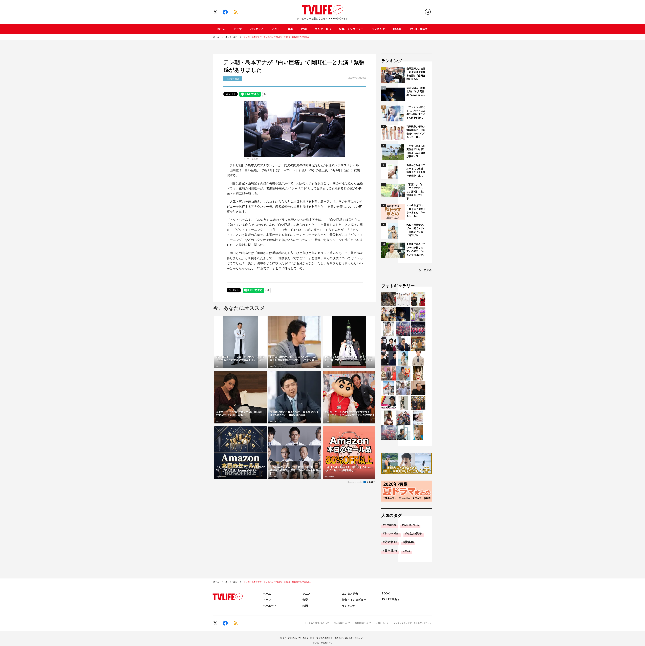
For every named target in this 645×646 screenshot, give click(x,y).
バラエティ (256, 29)
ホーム (221, 29)
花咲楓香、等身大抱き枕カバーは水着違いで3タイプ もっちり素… (416, 131)
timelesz (391, 525)
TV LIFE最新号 (419, 29)
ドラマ (238, 29)
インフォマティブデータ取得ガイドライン (412, 623)
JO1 (407, 550)
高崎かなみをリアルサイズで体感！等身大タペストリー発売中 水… (415, 170)
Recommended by (355, 482)
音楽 (290, 29)
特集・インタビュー (351, 29)
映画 (304, 29)
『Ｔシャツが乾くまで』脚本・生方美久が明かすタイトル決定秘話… (415, 112)
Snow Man (392, 533)
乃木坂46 (391, 542)
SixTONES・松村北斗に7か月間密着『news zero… (415, 91)
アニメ (276, 29)
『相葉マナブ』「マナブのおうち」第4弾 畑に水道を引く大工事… (415, 191)
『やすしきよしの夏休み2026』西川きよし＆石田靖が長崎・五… (415, 151)
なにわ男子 (414, 533)
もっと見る (425, 270)
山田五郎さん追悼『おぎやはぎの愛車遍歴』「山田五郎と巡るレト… (415, 73)
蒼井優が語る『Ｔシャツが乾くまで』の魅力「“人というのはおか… (415, 249)
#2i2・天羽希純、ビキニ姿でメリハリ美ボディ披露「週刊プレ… (415, 230)
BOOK (397, 29)
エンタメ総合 (323, 29)
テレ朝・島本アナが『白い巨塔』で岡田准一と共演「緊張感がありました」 (278, 37)
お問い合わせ (382, 623)
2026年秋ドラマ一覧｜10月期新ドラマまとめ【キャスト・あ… (416, 210)
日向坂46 (391, 550)
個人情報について (342, 623)
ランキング (378, 29)
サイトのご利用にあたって (317, 623)
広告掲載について (363, 623)
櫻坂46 (409, 542)
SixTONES (411, 525)
